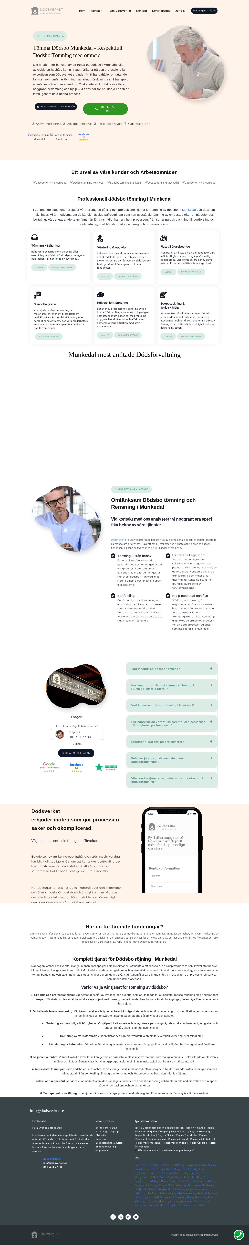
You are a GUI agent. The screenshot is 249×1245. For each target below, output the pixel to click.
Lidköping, (140, 1193)
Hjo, (146, 1189)
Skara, (190, 1197)
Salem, (154, 1173)
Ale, (194, 1177)
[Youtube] (136, 1217)
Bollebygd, (155, 1181)
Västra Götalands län (178, 1177)
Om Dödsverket (120, 10)
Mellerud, (202, 1193)
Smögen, (175, 1201)
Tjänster (96, 10)
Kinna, (171, 1189)
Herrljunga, (208, 1185)
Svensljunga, (141, 1205)
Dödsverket (117, 539)
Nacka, (178, 1169)
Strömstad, (203, 1201)
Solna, (175, 1173)
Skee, (211, 1197)
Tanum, (154, 1205)
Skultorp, (164, 1201)
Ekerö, (202, 1165)
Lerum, (205, 1189)
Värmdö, (147, 1177)
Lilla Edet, (152, 1193)
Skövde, (153, 1201)
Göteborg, (140, 1165)
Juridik (180, 10)
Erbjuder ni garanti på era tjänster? (157, 742)
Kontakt (141, 10)
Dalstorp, (210, 1181)
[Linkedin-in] (128, 1217)
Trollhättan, (185, 1205)
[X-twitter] (120, 1217)
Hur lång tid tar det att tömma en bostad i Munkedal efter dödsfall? (162, 687)
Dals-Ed (185, 1181)
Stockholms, (167, 1165)
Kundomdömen (52, 1158)
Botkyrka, (180, 1165)
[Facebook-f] (113, 1217)
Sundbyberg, (187, 1173)
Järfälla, (151, 1169)
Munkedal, (153, 1197)
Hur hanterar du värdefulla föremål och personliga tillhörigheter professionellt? (168, 723)
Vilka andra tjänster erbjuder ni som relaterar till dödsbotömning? (167, 779)
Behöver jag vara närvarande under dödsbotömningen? (157, 760)
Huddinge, (140, 1169)
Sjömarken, (179, 1197)
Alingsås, (202, 1177)
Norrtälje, (188, 1169)
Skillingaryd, (141, 1201)
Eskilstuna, (153, 1165)
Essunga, (139, 1185)
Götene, (162, 1185)
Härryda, (162, 1189)
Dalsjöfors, (198, 1181)
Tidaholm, (172, 1205)
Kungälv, (180, 1189)
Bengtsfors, (141, 1181)
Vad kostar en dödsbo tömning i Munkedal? (163, 705)
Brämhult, (175, 1181)
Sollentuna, (165, 1173)
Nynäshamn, (141, 1173)
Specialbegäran (45, 304)
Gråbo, (172, 1185)
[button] (97, 11)
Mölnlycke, (140, 1197)
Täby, (198, 1173)
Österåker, (159, 1177)
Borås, (165, 1181)
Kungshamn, (193, 1189)
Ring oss (74, 732)
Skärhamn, (201, 1197)
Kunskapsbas (161, 10)
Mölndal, (213, 1193)
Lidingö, (168, 1169)
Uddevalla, (198, 1205)
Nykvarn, (199, 1169)
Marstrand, (189, 1193)
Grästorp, (181, 1185)
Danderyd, (192, 1165)
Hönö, (152, 1189)
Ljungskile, (176, 1193)
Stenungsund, (188, 1201)
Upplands (207, 1173)
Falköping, (152, 1185)
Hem (82, 10)
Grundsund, (194, 1185)
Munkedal (189, 209)
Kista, (160, 1169)
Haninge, (212, 1165)
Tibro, (162, 1205)
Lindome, (164, 1193)
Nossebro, (166, 1197)
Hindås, (138, 1189)
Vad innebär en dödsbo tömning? (155, 669)
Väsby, (138, 1177)
